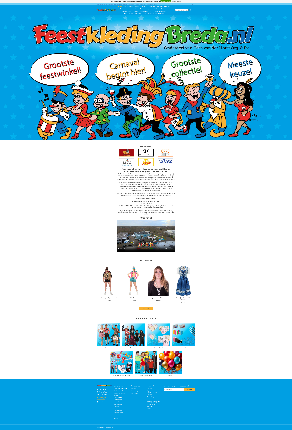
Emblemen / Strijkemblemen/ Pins (143, 11)
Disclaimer (149, 394)
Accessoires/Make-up (119, 393)
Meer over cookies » (176, 1)
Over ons (149, 388)
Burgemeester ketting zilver (158, 298)
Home (120, 6)
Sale (115, 416)
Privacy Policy (150, 397)
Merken (116, 418)
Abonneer (189, 389)
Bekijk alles (146, 309)
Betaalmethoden (151, 399)
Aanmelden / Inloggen (189, 4)
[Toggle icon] (181, 10)
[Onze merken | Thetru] (126, 152)
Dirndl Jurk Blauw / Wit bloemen (183, 298)
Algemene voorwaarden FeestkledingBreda (153, 391)
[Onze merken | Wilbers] (146, 152)
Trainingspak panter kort (109, 298)
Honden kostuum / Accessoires (132, 13)
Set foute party (133, 298)
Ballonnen (171, 375)
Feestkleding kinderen (146, 375)
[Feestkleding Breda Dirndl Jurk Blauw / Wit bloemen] (183, 281)
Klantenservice (150, 406)
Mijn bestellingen (134, 391)
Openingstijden (160, 13)
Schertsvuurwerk (118, 410)
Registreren (133, 388)
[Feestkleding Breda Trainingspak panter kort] (108, 281)
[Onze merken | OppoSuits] (165, 152)
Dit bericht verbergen (165, 1)
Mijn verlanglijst (134, 393)
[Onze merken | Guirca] (146, 162)
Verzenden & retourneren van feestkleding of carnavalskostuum (153, 402)
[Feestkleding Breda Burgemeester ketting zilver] (158, 281)
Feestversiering (118, 399)
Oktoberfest (108, 348)
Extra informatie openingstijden (101, 398)
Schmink (183, 348)
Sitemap (149, 408)
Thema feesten (118, 397)
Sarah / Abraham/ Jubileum (121, 375)
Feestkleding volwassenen (120, 388)
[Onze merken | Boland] (165, 162)
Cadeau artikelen (118, 404)
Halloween (133, 348)
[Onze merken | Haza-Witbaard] (126, 162)
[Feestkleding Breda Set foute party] (133, 281)
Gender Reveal (158, 348)
